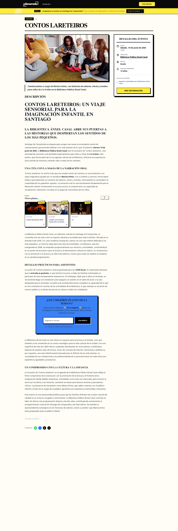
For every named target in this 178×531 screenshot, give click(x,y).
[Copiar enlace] (49, 428)
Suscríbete (147, 4)
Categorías (46, 4)
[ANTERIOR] (102, 197)
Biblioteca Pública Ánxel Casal (134, 57)
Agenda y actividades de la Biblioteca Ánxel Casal (134, 82)
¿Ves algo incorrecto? (32, 419)
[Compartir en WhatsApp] (35, 428)
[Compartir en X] (44, 428)
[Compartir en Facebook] (40, 428)
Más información (133, 90)
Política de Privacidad (81, 326)
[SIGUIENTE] (107, 197)
